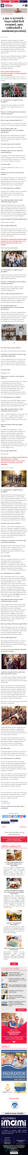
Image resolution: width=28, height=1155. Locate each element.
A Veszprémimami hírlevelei (20, 1141)
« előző (3, 827)
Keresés (23, 5)
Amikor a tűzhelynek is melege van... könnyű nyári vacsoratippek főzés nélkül (14, 892)
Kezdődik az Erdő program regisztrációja (16, 991)
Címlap (2, 14)
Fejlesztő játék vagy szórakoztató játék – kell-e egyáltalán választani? (16, 974)
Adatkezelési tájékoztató (7, 1142)
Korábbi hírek (21, 1010)
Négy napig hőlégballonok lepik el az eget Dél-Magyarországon (17, 985)
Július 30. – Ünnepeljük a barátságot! (14, 923)
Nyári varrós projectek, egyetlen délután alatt (14, 949)
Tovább (14, 964)
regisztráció (14, 820)
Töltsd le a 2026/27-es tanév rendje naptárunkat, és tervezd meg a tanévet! (17, 980)
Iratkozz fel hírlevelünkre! (14, 841)
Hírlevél (4, 1)
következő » (23, 827)
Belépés (13, 1)
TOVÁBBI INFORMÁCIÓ (14, 1150)
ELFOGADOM (14, 1152)
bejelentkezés (5, 822)
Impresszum (7, 1140)
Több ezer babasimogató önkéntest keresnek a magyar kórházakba (17, 997)
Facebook (26, 5)
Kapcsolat (7, 1137)
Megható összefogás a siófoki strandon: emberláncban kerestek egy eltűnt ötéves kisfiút (17, 1004)
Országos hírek (9, 14)
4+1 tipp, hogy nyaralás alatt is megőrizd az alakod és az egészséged (14, 864)
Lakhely (22, 1)
